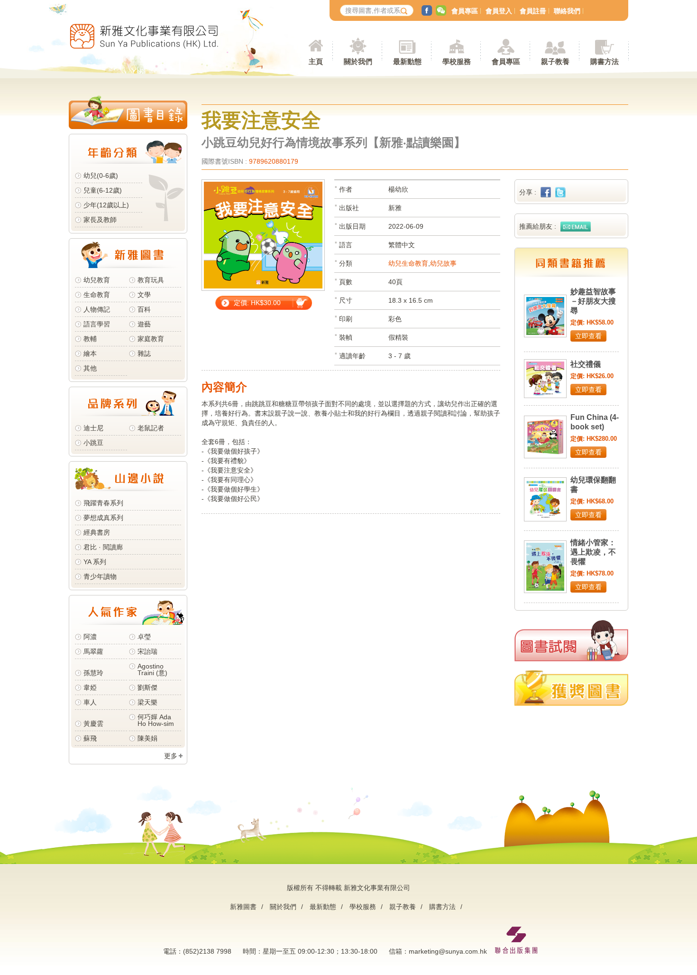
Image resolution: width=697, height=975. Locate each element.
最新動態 (323, 906)
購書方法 (442, 906)
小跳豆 (93, 442)
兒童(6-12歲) (104, 190)
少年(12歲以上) (106, 205)
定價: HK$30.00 (257, 302)
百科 (144, 309)
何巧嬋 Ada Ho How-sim (156, 720)
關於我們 (283, 906)
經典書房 (96, 532)
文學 (144, 294)
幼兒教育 (96, 280)
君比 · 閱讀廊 (103, 547)
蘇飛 (90, 738)
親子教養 (402, 906)
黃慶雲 (93, 723)
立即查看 (588, 336)
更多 (170, 755)
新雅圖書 (243, 906)
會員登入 (499, 11)
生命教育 (96, 294)
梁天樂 (147, 702)
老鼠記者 (151, 428)
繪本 (90, 353)
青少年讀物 (100, 576)
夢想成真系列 (103, 517)
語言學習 (96, 324)
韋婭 (90, 687)
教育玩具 (151, 280)
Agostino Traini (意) (152, 669)
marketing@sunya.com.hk (448, 951)
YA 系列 (94, 562)
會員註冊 (533, 11)
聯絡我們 (567, 11)
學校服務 (456, 61)
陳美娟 (147, 738)
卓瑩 (144, 637)
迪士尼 (93, 428)
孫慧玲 (93, 673)
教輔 (90, 339)
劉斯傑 (147, 687)
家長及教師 (100, 219)
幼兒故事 (443, 263)
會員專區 (464, 11)
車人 (90, 702)
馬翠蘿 (93, 651)
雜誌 (144, 353)
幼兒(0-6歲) (100, 175)
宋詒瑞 (147, 651)
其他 (90, 368)
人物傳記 (96, 309)
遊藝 (144, 324)
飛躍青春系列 (103, 503)
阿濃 (90, 637)
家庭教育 (151, 339)
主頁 (316, 61)
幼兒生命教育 (408, 263)
